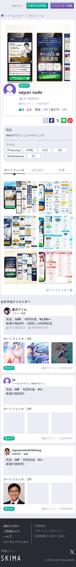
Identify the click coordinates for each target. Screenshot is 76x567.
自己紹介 (38, 170)
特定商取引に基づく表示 (50, 536)
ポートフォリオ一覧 (59, 290)
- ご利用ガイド (11, 531)
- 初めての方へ (11, 526)
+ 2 (62, 353)
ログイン (17, 5)
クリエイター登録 (62, 5)
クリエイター (16, 15)
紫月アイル (19, 309)
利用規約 (40, 525)
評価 (62, 170)
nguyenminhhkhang (26, 450)
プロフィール (36, 15)
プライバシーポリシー (48, 531)
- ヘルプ (7, 536)
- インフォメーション (15, 541)
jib (14, 379)
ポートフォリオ (14, 170)
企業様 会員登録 (37, 5)
